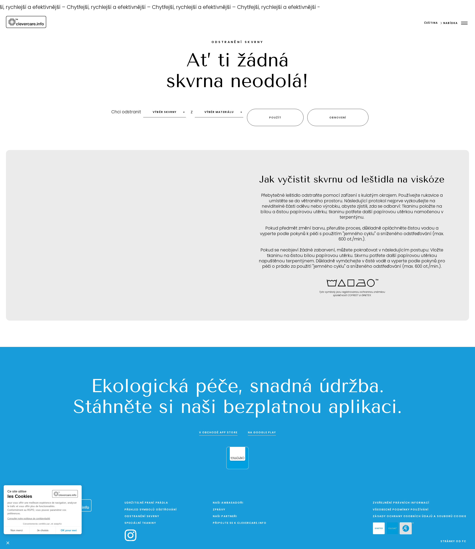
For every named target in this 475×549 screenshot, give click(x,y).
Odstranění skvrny (142, 516)
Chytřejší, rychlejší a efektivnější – (100, 7)
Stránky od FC (453, 541)
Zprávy (219, 509)
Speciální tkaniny (140, 523)
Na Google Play (262, 432)
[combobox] (164, 113)
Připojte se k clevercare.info (239, 523)
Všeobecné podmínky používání (401, 509)
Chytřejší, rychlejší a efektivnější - (269, 7)
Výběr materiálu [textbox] (219, 112)
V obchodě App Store (218, 432)
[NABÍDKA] (463, 23)
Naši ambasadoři (228, 503)
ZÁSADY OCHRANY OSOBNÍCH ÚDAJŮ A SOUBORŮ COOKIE (419, 516)
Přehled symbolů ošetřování (151, 509)
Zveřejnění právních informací (401, 503)
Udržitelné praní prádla (146, 503)
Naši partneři (225, 516)
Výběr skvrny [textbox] (164, 112)
